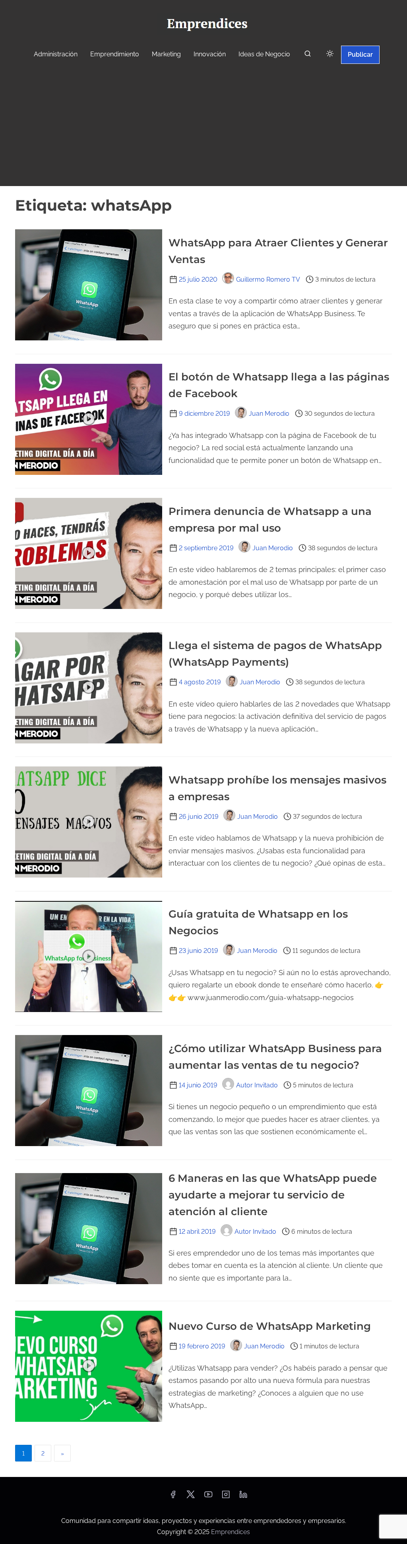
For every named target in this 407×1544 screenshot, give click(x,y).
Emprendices (230, 1532)
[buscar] (308, 55)
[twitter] (190, 1497)
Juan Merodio (269, 413)
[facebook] (173, 1497)
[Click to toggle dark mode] (330, 54)
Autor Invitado (257, 1085)
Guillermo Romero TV (268, 279)
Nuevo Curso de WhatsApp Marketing (270, 1326)
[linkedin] (243, 1497)
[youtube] (208, 1497)
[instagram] (226, 1497)
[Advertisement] (203, 126)
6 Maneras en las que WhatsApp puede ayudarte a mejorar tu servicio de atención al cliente (273, 1195)
